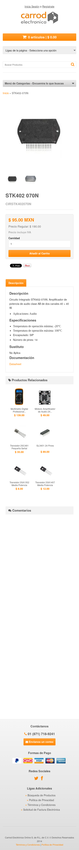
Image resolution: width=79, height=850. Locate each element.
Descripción (16, 283)
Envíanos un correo (40, 742)
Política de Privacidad (41, 800)
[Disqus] (39, 563)
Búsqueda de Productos (41, 795)
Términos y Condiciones (41, 805)
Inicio (6, 93)
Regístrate (48, 6)
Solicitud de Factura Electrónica (41, 809)
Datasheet (15, 364)
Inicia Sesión (32, 6)
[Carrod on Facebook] (43, 779)
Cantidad (14, 238)
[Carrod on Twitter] (37, 779)
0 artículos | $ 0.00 (42, 37)
